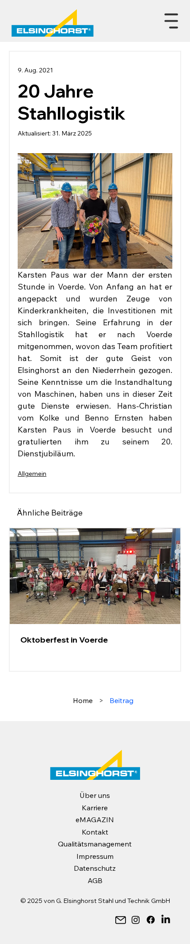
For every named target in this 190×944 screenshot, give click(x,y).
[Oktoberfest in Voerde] (95, 576)
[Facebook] (150, 919)
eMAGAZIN (95, 819)
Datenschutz (95, 868)
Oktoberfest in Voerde (64, 640)
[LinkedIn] (165, 919)
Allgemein (32, 474)
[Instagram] (135, 919)
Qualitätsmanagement (95, 843)
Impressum (95, 856)
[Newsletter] (120, 919)
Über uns (95, 795)
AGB (95, 880)
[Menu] (171, 21)
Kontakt (95, 831)
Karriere (95, 807)
